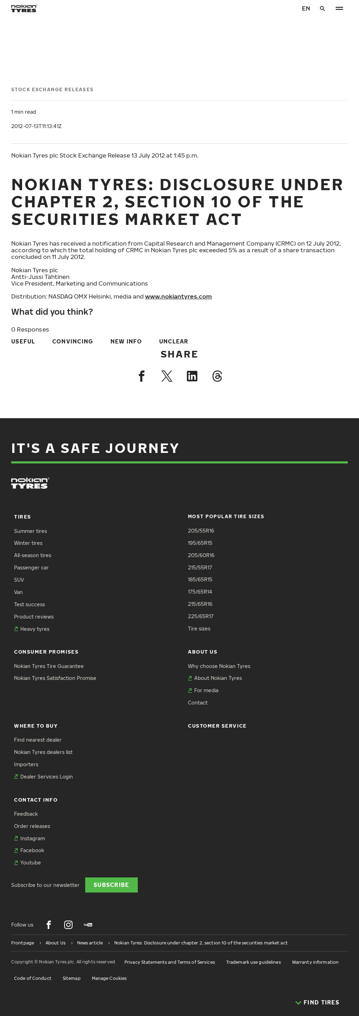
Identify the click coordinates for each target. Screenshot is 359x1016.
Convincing (73, 341)
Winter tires (28, 543)
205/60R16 (201, 555)
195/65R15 (200, 543)
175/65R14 (200, 592)
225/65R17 (201, 616)
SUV (19, 580)
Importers (26, 764)
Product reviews (34, 617)
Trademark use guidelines (253, 962)
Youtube (30, 862)
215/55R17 (200, 567)
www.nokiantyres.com (178, 296)
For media (206, 690)
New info (126, 341)
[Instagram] (68, 925)
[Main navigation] (339, 8)
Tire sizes (199, 628)
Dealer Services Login (46, 777)
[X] (166, 376)
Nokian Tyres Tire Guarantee (49, 666)
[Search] (322, 8)
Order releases (32, 826)
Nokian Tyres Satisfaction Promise (55, 678)
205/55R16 (201, 531)
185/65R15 (200, 579)
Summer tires (30, 531)
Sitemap (72, 978)
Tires (22, 517)
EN (306, 8)
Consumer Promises (46, 652)
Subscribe (111, 884)
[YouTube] (88, 925)
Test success (29, 604)
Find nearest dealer (38, 740)
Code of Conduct (33, 978)
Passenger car (31, 567)
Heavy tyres (34, 629)
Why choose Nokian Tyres (219, 666)
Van (18, 592)
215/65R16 (200, 604)
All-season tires (32, 555)
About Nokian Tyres (218, 678)
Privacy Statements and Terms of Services (169, 962)
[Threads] (217, 376)
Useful (23, 341)
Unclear (174, 341)
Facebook (32, 850)
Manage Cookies (109, 978)
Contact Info (35, 800)
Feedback (26, 814)
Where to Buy (35, 726)
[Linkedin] (192, 376)
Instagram (32, 838)
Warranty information (315, 962)
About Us (202, 652)
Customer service (217, 726)
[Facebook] (141, 376)
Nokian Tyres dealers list (43, 752)
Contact (198, 703)
